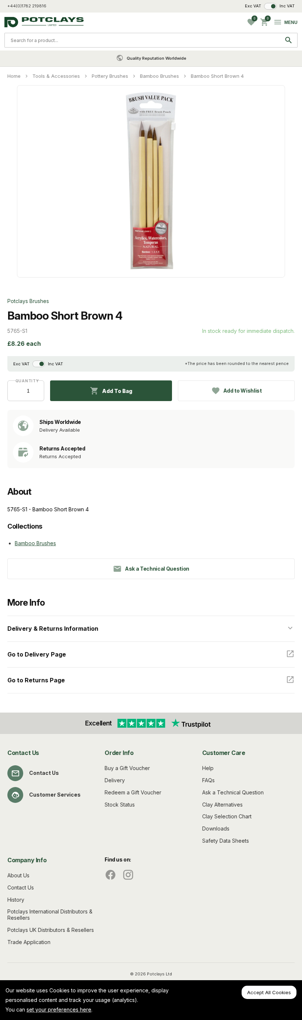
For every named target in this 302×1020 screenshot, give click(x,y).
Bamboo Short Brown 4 (217, 76)
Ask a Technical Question (233, 792)
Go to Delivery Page (36, 654)
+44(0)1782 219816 (26, 5)
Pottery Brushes (110, 76)
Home (14, 76)
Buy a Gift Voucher (127, 768)
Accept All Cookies (269, 992)
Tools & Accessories (56, 76)
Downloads (215, 828)
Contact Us (44, 773)
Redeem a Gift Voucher (133, 792)
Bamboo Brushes (159, 76)
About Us (18, 875)
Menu (291, 22)
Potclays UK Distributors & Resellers (50, 930)
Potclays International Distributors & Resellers (49, 914)
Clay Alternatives (222, 804)
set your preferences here (59, 1009)
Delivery (115, 780)
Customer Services (55, 794)
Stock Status (120, 804)
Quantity (25, 381)
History (15, 900)
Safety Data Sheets (225, 841)
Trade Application (28, 942)
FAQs (208, 780)
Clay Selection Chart (227, 816)
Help (208, 768)
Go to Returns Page (36, 680)
